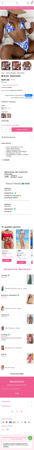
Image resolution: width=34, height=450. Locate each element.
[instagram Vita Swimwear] (12, 411)
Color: (4, 112)
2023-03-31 (7, 206)
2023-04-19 (7, 190)
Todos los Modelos (11, 73)
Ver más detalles (7, 87)
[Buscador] (28, 3)
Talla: (3, 105)
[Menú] (2, 3)
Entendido (6, 446)
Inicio (2, 73)
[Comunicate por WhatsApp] (30, 438)
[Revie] (26, 184)
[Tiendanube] (17, 439)
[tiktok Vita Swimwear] (21, 411)
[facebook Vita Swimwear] (17, 411)
